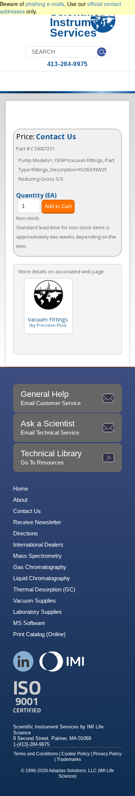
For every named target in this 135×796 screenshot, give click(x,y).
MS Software (29, 623)
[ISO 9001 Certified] (67, 697)
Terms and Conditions (36, 753)
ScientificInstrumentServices (79, 22)
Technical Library (51, 457)
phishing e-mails (45, 3)
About (20, 500)
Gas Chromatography (39, 567)
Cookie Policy (76, 753)
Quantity (36, 195)
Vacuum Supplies (34, 600)
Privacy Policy (107, 753)
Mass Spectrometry (37, 556)
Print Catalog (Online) (39, 634)
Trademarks (69, 759)
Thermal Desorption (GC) (44, 589)
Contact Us (56, 136)
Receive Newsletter (37, 522)
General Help (51, 397)
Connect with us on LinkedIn (23, 661)
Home (20, 488)
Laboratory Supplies (37, 612)
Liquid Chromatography (41, 578)
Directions (25, 533)
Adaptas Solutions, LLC (73, 770)
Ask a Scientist (50, 427)
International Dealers (38, 544)
